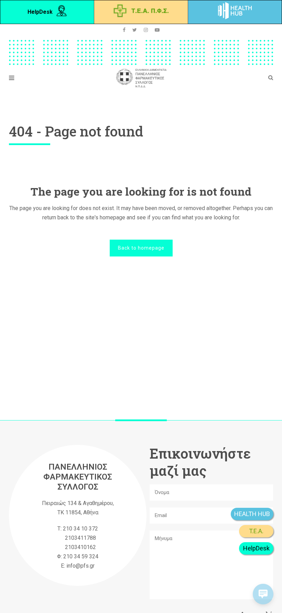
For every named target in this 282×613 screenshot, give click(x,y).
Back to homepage (141, 248)
